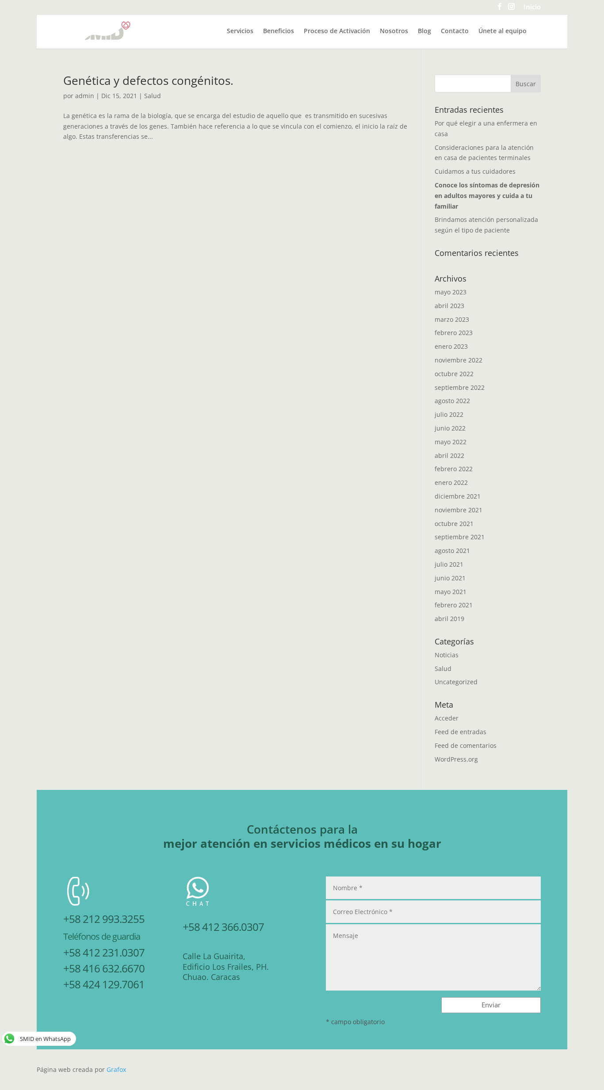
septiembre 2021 (460, 537)
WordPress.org (456, 759)
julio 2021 (449, 564)
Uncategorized (456, 682)
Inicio (532, 7)
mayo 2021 (450, 591)
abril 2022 (449, 455)
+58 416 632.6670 (104, 968)
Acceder (447, 718)
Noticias (447, 655)
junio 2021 (450, 578)
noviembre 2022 (458, 360)
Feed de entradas (460, 732)
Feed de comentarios (466, 745)
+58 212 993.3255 (104, 918)
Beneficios (278, 31)
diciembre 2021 (458, 496)
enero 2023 (451, 346)
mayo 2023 (450, 292)
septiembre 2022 (460, 387)
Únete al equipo (502, 31)
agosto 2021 (452, 550)
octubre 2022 (454, 374)
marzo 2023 (452, 319)
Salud (152, 95)
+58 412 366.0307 (223, 926)
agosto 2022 (452, 400)
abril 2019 (449, 618)
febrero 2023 (454, 332)
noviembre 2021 (458, 510)
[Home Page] (104, 30)
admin (84, 95)
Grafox (116, 1069)
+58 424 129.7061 (104, 984)
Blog (424, 31)
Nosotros (394, 31)
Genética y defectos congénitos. (148, 80)
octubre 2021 (454, 523)
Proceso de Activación (337, 31)
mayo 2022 (450, 442)
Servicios (240, 31)
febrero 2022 (454, 469)
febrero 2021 (454, 605)
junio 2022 (450, 428)
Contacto (455, 31)
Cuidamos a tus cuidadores (475, 171)
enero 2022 (451, 482)
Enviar (491, 1004)
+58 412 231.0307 (104, 952)
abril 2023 (449, 305)
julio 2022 (449, 414)
